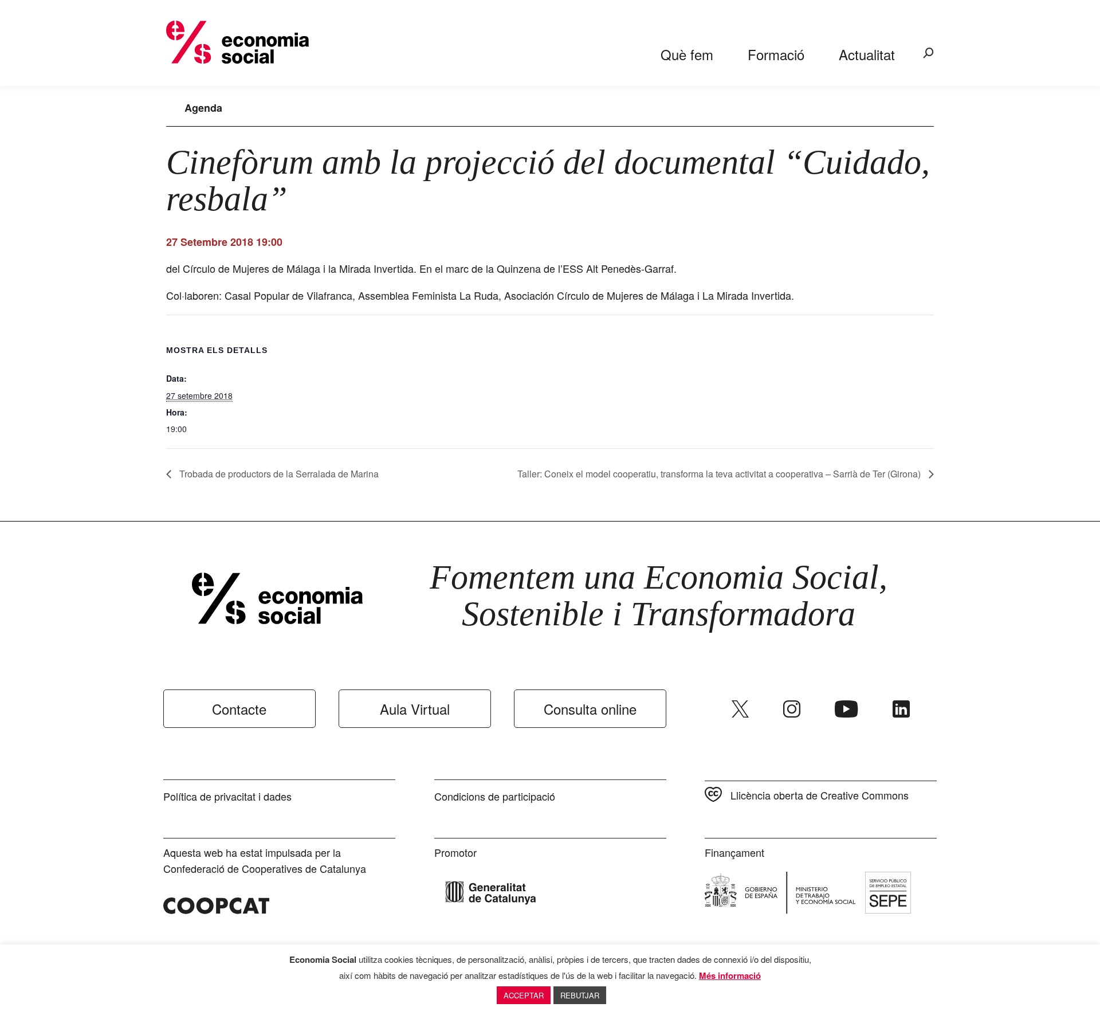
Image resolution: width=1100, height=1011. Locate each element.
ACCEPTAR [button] (524, 995)
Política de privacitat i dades (227, 796)
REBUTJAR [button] (579, 995)
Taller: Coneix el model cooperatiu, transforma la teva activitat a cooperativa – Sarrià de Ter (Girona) (720, 473)
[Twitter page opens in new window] (740, 709)
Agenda (203, 107)
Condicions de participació (494, 796)
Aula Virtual (415, 709)
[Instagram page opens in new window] (791, 709)
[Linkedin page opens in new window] (901, 709)
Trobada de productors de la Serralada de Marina (278, 473)
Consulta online (590, 709)
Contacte (239, 709)
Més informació (730, 975)
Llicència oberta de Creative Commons (819, 794)
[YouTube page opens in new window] (846, 709)
